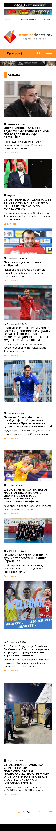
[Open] (49, 53)
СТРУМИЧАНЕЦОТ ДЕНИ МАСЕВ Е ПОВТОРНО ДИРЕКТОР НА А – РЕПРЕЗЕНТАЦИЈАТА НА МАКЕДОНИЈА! (27, 204)
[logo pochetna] (28, 36)
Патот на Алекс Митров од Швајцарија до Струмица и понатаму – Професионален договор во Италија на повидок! (28, 422)
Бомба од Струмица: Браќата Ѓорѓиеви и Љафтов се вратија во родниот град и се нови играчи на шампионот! (26, 651)
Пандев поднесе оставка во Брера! (22, 264)
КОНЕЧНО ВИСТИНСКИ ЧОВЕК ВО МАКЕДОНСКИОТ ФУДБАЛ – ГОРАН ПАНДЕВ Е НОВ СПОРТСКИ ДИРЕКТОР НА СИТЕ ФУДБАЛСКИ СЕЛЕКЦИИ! (27, 334)
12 (39, 812)
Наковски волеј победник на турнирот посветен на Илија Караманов (25, 558)
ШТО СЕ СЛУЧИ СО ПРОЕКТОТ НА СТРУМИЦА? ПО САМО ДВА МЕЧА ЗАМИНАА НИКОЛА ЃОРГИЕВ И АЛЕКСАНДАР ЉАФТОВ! (25, 495)
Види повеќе (11, 152)
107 (50, 812)
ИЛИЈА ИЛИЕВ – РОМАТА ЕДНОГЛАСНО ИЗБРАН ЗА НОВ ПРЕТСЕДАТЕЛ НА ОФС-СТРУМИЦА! (26, 133)
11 (34, 812)
